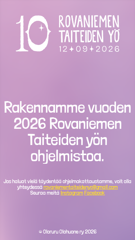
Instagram (71, 192)
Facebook (94, 192)
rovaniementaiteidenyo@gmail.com (81, 187)
